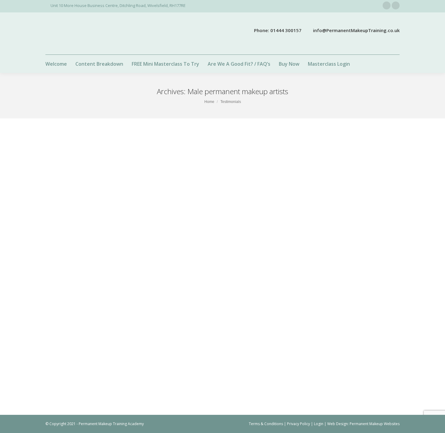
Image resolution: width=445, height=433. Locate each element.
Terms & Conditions (266, 423)
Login (318, 423)
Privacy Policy (298, 423)
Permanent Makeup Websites (375, 423)
